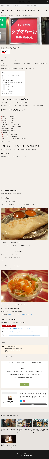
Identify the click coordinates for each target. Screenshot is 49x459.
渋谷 (31, 15)
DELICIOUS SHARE (24, 2)
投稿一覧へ (33, 404)
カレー (12, 5)
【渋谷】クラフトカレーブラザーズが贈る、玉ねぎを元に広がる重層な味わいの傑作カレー (40, 431)
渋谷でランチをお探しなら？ (8, 93)
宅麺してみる (26, 384)
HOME (3, 5)
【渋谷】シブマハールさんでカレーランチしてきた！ (13, 82)
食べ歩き (7, 5)
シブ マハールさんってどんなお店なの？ (10, 75)
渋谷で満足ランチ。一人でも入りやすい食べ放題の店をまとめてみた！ (24, 335)
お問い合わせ (19, 453)
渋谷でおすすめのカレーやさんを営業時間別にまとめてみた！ (21, 314)
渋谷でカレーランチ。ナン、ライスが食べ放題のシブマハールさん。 (26, 5)
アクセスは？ (6, 84)
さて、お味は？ (7, 89)
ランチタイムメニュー (8, 80)
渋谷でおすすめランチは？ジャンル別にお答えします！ (21, 328)
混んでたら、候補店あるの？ (8, 91)
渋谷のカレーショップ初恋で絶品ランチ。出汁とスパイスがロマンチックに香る (24, 431)
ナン (29, 15)
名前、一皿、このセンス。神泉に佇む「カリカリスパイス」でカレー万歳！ (8, 430)
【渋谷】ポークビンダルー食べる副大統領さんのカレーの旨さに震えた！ (8, 446)
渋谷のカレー (19, 15)
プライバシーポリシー (27, 453)
